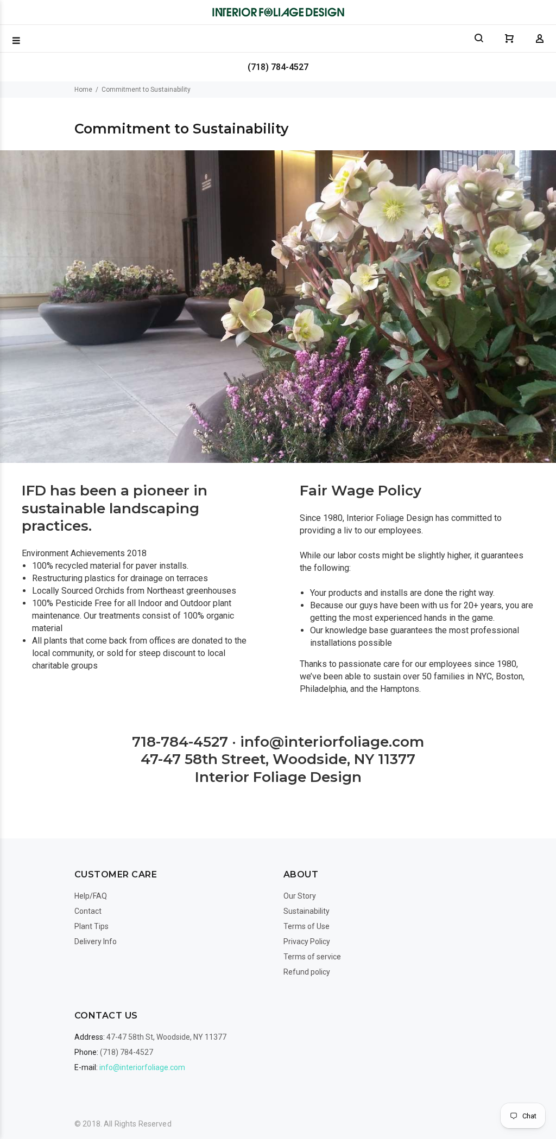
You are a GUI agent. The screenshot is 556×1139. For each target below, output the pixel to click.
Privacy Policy (306, 941)
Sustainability (306, 911)
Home (83, 89)
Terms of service (312, 956)
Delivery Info (95, 941)
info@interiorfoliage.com (142, 1067)
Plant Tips (91, 926)
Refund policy (306, 972)
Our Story (299, 896)
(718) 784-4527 (278, 67)
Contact (88, 911)
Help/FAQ (90, 896)
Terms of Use (306, 926)
